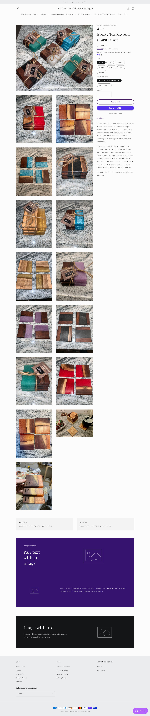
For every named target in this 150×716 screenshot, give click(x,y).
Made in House (21, 678)
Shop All (19, 681)
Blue (121, 67)
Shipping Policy (62, 670)
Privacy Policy (62, 678)
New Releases (21, 667)
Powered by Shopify (85, 711)
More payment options (115, 113)
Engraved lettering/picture (109, 80)
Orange (119, 62)
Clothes (18, 670)
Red (110, 62)
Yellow (101, 67)
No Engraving (104, 85)
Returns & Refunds (63, 667)
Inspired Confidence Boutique (71, 711)
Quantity (100, 90)
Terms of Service (62, 674)
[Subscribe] (52, 693)
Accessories (20, 674)
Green (111, 67)
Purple (101, 72)
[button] (18, 8)
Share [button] (101, 118)
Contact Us (101, 670)
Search (99, 667)
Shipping (100, 48)
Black (101, 62)
